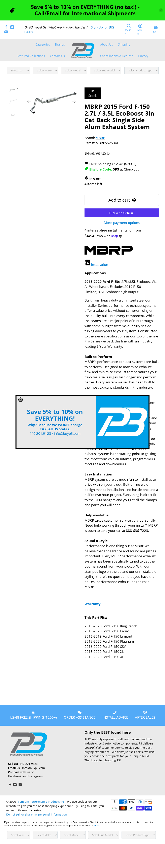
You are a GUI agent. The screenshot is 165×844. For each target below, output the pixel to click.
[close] (21, 400)
